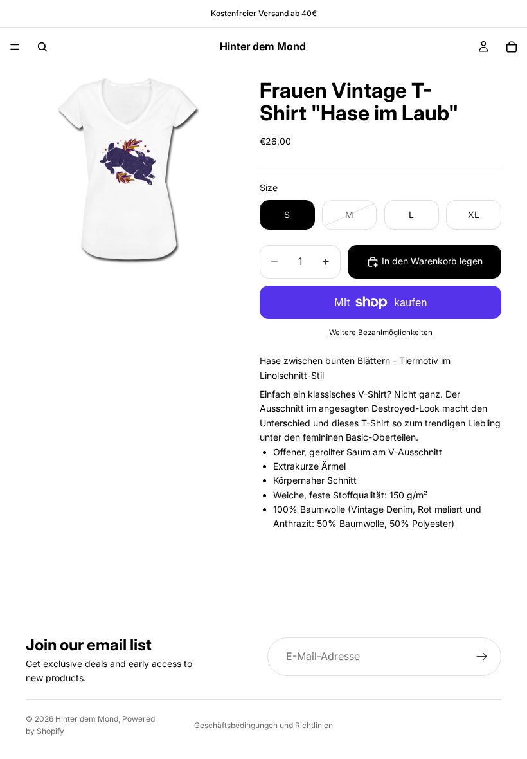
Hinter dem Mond (86, 719)
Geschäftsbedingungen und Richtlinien (263, 725)
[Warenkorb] (511, 47)
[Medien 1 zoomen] (127, 168)
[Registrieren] (482, 656)
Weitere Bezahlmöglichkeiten (381, 332)
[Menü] (15, 47)
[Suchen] (42, 47)
